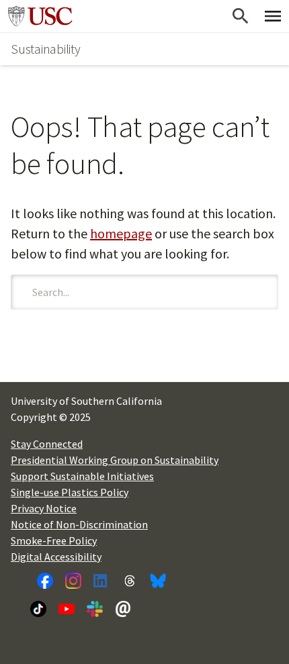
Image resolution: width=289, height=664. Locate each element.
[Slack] (95, 609)
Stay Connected (47, 443)
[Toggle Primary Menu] (273, 16)
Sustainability (46, 48)
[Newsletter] (123, 609)
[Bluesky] (158, 580)
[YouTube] (66, 609)
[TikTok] (38, 609)
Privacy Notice (44, 508)
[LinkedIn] (101, 580)
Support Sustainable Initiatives (82, 476)
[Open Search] (240, 16)
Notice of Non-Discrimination (79, 524)
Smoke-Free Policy (54, 540)
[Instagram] (73, 580)
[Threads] (129, 580)
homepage (121, 233)
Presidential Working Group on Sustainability (114, 460)
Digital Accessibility (56, 556)
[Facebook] (45, 580)
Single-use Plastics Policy (69, 492)
